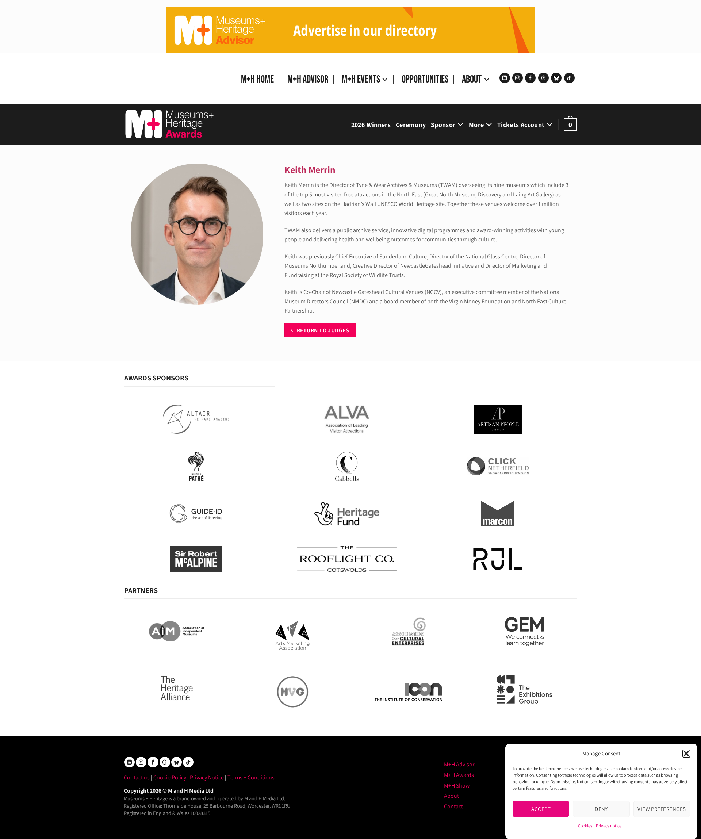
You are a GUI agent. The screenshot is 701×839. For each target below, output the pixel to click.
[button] (686, 753)
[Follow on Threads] (543, 78)
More (476, 124)
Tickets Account (520, 124)
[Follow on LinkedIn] (504, 78)
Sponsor (443, 124)
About (472, 79)
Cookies (585, 825)
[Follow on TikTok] (569, 78)
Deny (601, 808)
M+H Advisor (307, 79)
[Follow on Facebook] (530, 78)
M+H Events (361, 79)
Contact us (137, 777)
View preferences (661, 808)
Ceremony (411, 124)
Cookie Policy (169, 777)
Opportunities (425, 79)
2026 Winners (371, 124)
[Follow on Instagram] (517, 78)
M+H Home (257, 79)
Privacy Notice (207, 777)
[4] (350, 30)
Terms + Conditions (251, 777)
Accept (541, 808)
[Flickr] (556, 78)
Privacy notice (608, 825)
